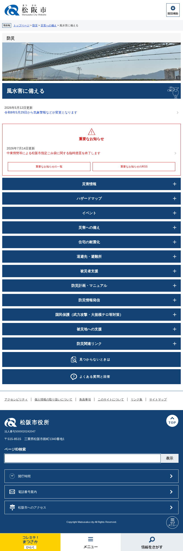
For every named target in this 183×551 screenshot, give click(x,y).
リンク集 (136, 399)
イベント (89, 213)
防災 (35, 25)
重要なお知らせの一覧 (49, 166)
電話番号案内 (27, 492)
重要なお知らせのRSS (134, 166)
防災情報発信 (89, 300)
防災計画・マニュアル (89, 285)
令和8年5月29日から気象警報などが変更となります (40, 112)
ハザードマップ (89, 198)
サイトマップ (158, 399)
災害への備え (49, 25)
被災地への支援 (89, 329)
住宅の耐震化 (89, 242)
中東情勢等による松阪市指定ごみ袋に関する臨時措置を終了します (53, 153)
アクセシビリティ (16, 399)
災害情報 (89, 184)
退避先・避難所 (89, 256)
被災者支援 (89, 271)
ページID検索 (15, 449)
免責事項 (85, 399)
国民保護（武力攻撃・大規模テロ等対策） (89, 314)
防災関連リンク (89, 344)
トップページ (21, 25)
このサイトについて (111, 399)
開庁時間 (24, 476)
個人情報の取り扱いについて (53, 399)
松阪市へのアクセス (32, 507)
